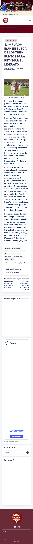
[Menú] (30, 20)
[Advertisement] (16, 318)
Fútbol (22, 251)
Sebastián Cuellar (13, 269)
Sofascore (17, 441)
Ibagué (18, 253)
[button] (12, 272)
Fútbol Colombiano (9, 253)
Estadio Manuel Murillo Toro (11, 251)
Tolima (12, 259)
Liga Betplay (8, 256)
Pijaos (6, 259)
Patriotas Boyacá (18, 256)
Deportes (7, 248)
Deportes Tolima (11, 40)
